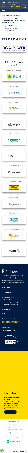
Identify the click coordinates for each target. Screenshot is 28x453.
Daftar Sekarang (7, 292)
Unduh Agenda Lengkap (9, 297)
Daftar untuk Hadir (10, 30)
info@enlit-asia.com (6, 327)
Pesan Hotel (9, 412)
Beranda (4, 10)
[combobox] (19, 451)
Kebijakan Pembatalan (9, 437)
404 (11, 10)
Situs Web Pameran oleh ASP (15, 441)
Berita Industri (7, 309)
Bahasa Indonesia (20, 451)
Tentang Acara (9, 25)
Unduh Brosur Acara (8, 307)
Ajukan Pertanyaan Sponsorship (11, 302)
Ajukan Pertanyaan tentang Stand (9, 322)
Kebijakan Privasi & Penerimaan (14, 435)
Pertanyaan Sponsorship (12, 28)
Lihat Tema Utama (8, 295)
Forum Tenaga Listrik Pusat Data (11, 304)
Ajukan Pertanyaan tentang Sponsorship (11, 321)
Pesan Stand (8, 27)
